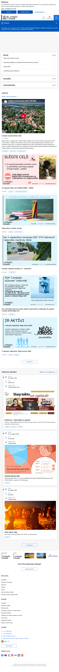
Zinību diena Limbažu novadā (12, 228)
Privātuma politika (5, 605)
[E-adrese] (4, 641)
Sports (10, 354)
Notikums (8, 537)
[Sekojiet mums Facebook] (2, 655)
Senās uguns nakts (11, 532)
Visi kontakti (9, 646)
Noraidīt (9, 12)
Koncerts (7, 482)
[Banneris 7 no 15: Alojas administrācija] (6, 555)
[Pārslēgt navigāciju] (56, 17)
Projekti (3, 587)
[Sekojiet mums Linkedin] (19, 655)
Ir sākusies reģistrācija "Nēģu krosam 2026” (16, 351)
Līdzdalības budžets (6, 620)
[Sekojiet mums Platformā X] (9, 655)
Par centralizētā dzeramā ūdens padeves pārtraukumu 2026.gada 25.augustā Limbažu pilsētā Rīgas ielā (28, 310)
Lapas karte (4, 618)
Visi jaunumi (29, 361)
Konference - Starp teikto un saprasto (17, 420)
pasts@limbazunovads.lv (9, 636)
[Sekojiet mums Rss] (22, 655)
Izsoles (3, 589)
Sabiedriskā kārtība (6, 613)
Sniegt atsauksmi (29, 569)
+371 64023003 (7, 631)
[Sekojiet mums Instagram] (12, 655)
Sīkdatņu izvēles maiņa (7, 622)
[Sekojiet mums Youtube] (5, 655)
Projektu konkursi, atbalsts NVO (9, 594)
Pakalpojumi (11, 314)
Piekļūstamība (4, 608)
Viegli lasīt (3, 603)
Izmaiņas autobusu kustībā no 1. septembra (16, 269)
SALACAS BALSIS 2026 (12, 476)
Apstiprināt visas (25, 12)
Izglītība (10, 231)
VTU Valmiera (12, 272)
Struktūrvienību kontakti (7, 592)
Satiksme (11, 191)
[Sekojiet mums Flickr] (15, 655)
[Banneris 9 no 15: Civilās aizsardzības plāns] (29, 555)
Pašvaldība (4, 580)
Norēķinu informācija (6, 582)
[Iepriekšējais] (3, 555)
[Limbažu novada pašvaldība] (10, 17)
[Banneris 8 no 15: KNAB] (18, 555)
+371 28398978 (7, 633)
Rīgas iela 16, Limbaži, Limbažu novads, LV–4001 (15, 638)
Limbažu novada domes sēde (11, 136)
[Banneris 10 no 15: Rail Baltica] (41, 555)
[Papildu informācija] (8, 641)
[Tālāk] (56, 555)
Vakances (3, 584)
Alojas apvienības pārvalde (21, 191)
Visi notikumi (29, 545)
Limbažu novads (21, 151)
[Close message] (56, 23)
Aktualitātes (5, 151)
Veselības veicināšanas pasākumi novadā (11, 615)
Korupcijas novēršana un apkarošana (10, 610)
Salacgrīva (17, 354)
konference (13, 426)
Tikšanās (20, 426)
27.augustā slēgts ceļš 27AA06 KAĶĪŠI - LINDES (17, 188)
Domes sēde (13, 151)
